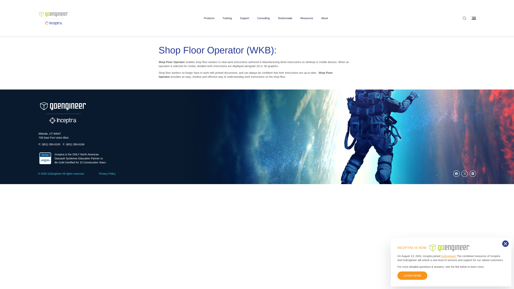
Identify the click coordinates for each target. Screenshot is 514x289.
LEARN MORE (412, 275)
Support (244, 18)
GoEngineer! (448, 256)
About (324, 18)
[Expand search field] (464, 18)
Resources (306, 18)
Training (227, 18)
